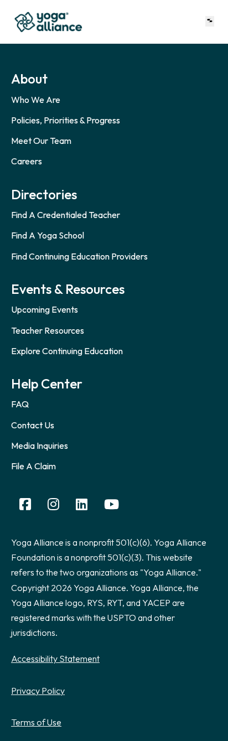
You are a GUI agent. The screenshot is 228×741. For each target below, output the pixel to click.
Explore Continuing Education (67, 350)
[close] (209, 21)
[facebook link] (25, 504)
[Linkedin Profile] (82, 504)
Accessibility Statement (55, 658)
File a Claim (33, 465)
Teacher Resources (47, 330)
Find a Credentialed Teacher (65, 214)
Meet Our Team (41, 140)
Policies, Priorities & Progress (65, 120)
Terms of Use (36, 722)
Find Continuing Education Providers (79, 256)
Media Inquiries (39, 445)
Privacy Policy (38, 690)
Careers (26, 161)
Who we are (35, 99)
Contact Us (32, 425)
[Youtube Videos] (111, 504)
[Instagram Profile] (53, 504)
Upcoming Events (44, 309)
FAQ (20, 404)
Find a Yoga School (47, 235)
